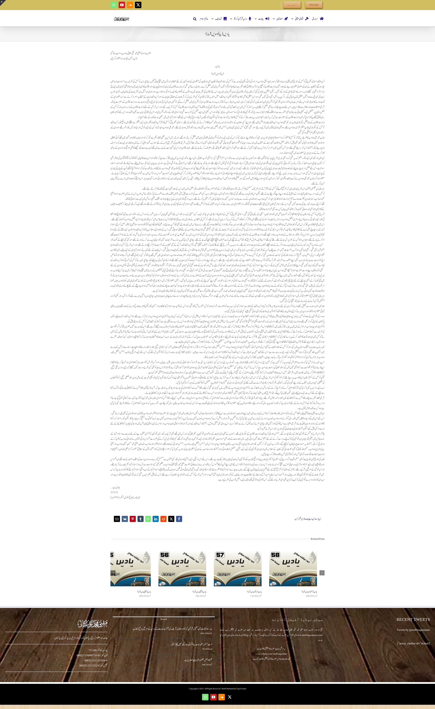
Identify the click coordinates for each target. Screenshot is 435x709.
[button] (194, 19)
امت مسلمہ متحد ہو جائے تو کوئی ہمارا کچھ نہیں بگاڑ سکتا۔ (191, 644)
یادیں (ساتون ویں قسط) (254, 592)
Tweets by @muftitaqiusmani (413, 629)
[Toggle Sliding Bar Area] (3, 3)
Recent (164, 619)
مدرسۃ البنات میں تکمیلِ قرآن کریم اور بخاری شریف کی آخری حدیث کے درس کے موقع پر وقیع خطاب (172, 628)
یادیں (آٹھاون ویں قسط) (309, 592)
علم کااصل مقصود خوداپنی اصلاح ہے (198, 660)
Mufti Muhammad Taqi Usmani (234, 688)
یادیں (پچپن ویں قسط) (144, 592)
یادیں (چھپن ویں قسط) (199, 592)
